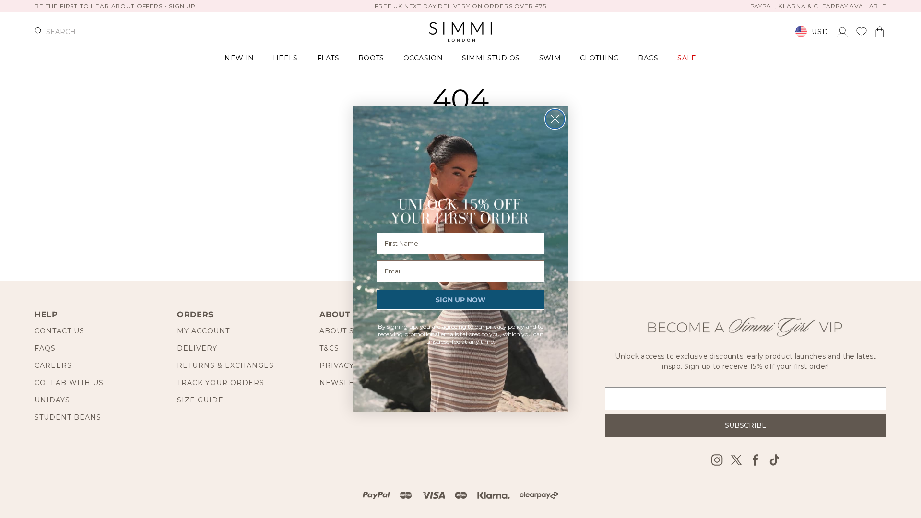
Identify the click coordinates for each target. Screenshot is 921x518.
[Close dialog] (555, 119)
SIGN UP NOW (460, 299)
